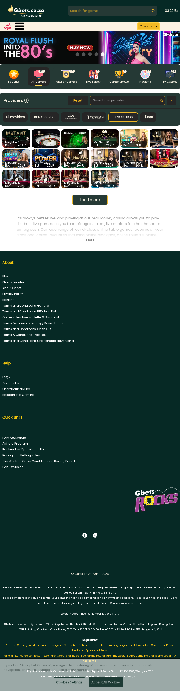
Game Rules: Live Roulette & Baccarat (30, 317)
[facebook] (84, 535)
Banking (8, 299)
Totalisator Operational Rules (89, 650)
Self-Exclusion (12, 466)
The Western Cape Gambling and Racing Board (38, 461)
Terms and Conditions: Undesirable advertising (38, 340)
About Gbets (11, 288)
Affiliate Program (15, 443)
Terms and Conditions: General (26, 305)
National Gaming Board (21, 645)
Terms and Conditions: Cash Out (26, 329)
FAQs (6, 377)
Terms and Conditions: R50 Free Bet (29, 311)
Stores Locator (13, 282)
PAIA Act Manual (14, 437)
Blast (6, 276)
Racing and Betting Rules (21, 455)
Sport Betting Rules (16, 388)
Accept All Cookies (105, 682)
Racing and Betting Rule (96, 656)
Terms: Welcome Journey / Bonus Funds (32, 323)
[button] (19, 26)
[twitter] (95, 535)
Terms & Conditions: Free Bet (24, 334)
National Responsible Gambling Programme (106, 645)
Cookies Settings (69, 682)
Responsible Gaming (18, 394)
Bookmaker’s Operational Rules (154, 645)
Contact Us (10, 383)
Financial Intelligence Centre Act (57, 645)
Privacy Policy (12, 293)
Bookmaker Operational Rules (25, 449)
